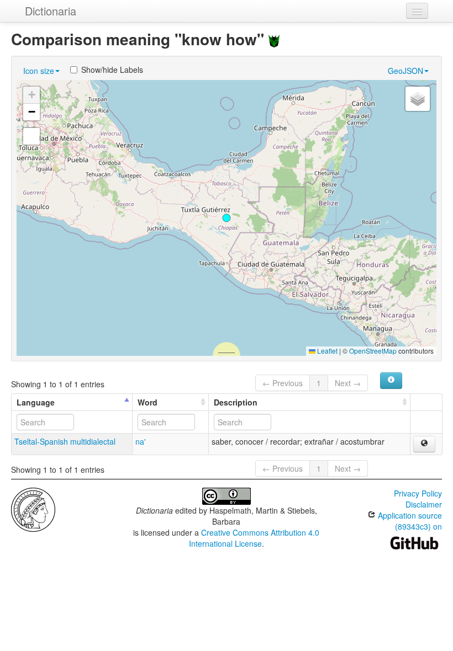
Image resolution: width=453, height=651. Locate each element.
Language (36, 402)
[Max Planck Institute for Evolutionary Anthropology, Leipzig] (33, 508)
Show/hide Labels (112, 69)
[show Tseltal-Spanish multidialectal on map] (424, 444)
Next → (348, 382)
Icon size (38, 70)
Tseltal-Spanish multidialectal (64, 441)
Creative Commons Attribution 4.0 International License (254, 538)
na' (140, 441)
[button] (226, 217)
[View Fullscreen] (31, 136)
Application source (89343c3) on (409, 521)
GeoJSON (405, 70)
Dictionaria (50, 11)
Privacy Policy (418, 493)
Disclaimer (423, 504)
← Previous (282, 382)
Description (235, 402)
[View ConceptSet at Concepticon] (274, 39)
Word (147, 402)
